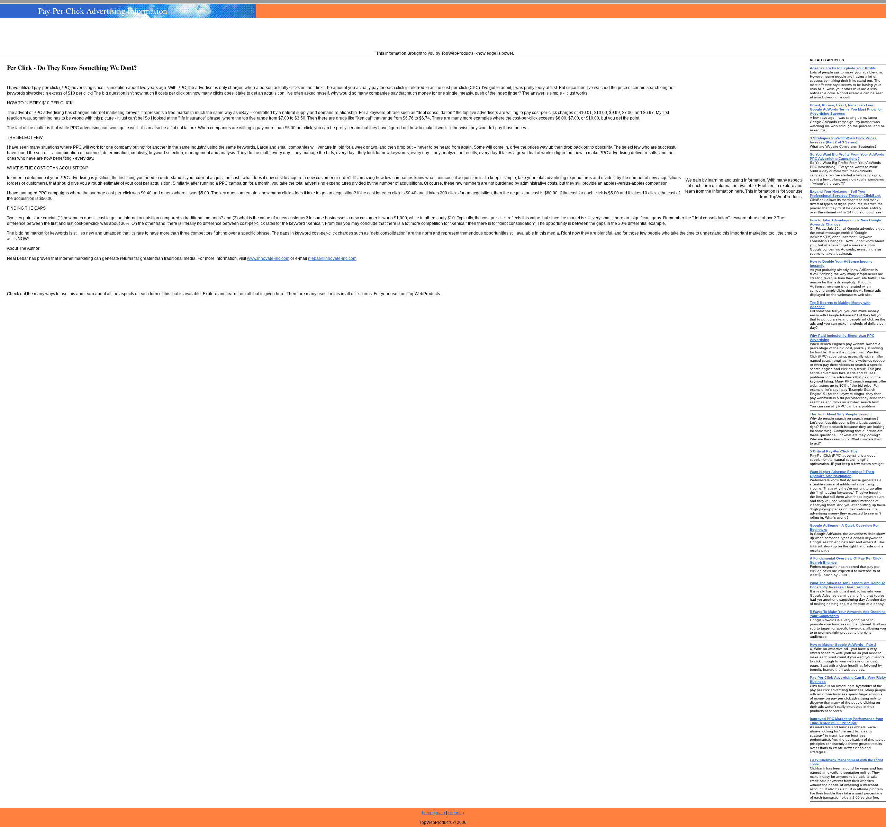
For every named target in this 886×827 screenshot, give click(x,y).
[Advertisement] (445, 35)
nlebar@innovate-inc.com (332, 258)
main (440, 812)
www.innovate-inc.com (268, 258)
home (427, 812)
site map (456, 812)
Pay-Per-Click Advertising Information (102, 10)
